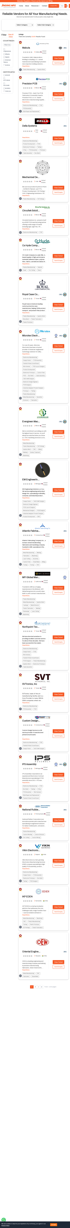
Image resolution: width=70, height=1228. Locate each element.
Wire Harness (26, 366)
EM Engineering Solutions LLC (38, 479)
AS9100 (7, 75)
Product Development (29, 144)
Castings (25, 605)
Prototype (42, 150)
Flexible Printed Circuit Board (31, 363)
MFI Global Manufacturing (35, 577)
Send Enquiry (58, 63)
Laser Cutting (26, 558)
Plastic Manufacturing (29, 69)
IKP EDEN (27, 896)
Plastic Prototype (28, 322)
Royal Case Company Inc (35, 294)
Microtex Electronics (32, 335)
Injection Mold (41, 69)
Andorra (7, 65)
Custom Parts (41, 372)
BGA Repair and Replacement (31, 111)
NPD (38, 516)
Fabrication (34, 400)
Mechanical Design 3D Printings (38, 177)
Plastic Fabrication (36, 319)
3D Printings (40, 199)
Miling (40, 449)
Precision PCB (29, 83)
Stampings (26, 611)
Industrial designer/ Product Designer (33, 388)
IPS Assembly (29, 764)
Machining (26, 455)
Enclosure (25, 400)
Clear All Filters (10, 35)
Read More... (26, 66)
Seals (24, 270)
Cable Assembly (27, 153)
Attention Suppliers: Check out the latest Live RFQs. (35, 1)
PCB (41, 105)
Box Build (37, 153)
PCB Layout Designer (39, 366)
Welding (25, 452)
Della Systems (29, 126)
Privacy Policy (5, 1225)
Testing (39, 147)
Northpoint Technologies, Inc (37, 627)
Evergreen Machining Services (38, 421)
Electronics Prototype (29, 147)
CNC (34, 449)
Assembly (39, 397)
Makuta (26, 48)
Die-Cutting (32, 270)
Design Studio (27, 360)
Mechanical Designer (29, 510)
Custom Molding (27, 834)
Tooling (25, 565)
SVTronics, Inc (29, 684)
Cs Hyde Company (31, 245)
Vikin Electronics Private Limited (38, 850)
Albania (7, 54)
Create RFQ (53, 5)
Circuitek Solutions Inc (33, 210)
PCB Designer (27, 385)
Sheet (39, 270)
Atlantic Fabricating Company (37, 531)
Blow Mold (26, 319)
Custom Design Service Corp (37, 720)
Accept (53, 1224)
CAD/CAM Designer (28, 378)
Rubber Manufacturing (29, 267)
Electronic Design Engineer (30, 381)
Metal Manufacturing (28, 397)
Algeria (7, 57)
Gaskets (40, 267)
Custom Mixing (36, 837)
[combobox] (37, 25)
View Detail (58, 58)
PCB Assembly (27, 108)
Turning (32, 565)
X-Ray (25, 150)
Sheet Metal (36, 562)
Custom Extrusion (39, 834)
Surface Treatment (35, 452)
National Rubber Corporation (37, 809)
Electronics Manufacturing (30, 105)
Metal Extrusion (35, 605)
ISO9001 (7, 88)
